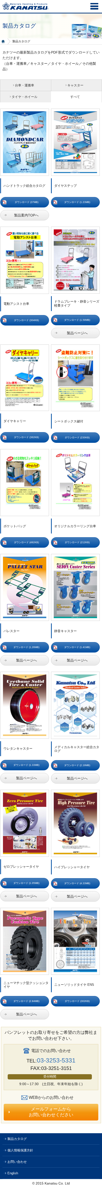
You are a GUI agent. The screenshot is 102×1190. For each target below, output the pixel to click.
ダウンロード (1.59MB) (77, 320)
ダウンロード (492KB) (26, 542)
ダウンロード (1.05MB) (26, 883)
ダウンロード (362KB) (26, 437)
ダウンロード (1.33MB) (26, 765)
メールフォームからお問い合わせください (51, 1112)
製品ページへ (77, 333)
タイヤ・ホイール (24, 97)
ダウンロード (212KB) (77, 542)
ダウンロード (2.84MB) (26, 1001)
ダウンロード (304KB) (26, 320)
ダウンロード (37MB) (26, 202)
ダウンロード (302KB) (77, 1001)
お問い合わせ (17, 1162)
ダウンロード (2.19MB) (77, 765)
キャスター (75, 85)
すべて (75, 97)
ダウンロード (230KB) (77, 437)
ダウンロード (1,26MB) (26, 647)
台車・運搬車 (24, 85)
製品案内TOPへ (26, 215)
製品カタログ (17, 1139)
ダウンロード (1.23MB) (77, 202)
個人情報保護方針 (20, 1150)
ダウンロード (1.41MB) (77, 647)
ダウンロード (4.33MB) (77, 883)
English (12, 1173)
